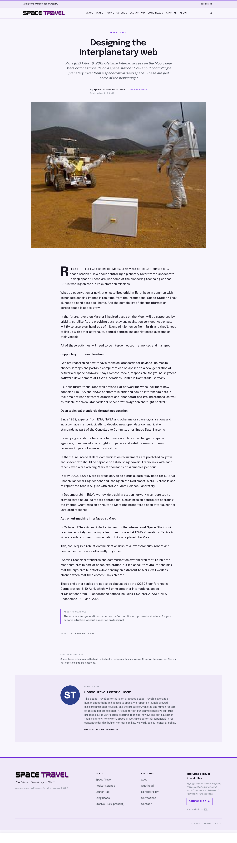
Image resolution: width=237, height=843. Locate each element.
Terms (208, 824)
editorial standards (70, 662)
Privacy (195, 824)
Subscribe (206, 4)
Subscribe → (199, 801)
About (184, 13)
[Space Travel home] (44, 13)
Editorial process (138, 89)
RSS (205, 809)
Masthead (147, 786)
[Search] (211, 13)
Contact (146, 804)
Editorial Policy (149, 792)
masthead (90, 662)
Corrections (148, 798)
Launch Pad (137, 13)
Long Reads (155, 13)
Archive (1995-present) (110, 804)
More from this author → (101, 729)
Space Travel (94, 13)
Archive (171, 13)
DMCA (218, 824)
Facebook (80, 633)
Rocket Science (116, 13)
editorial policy (166, 722)
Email (91, 633)
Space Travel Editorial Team (110, 89)
